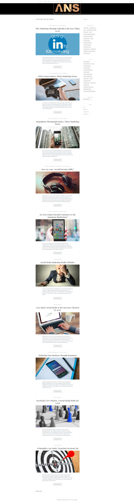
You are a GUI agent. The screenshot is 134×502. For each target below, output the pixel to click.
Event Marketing (59, 1)
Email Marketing (88, 76)
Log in (84, 107)
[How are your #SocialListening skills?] (58, 193)
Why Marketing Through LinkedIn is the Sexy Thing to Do (58, 29)
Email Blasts (87, 40)
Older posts (39, 491)
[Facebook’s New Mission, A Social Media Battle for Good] (58, 426)
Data (90, 32)
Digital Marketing (53, 73)
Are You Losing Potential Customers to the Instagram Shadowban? (57, 215)
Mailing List (86, 49)
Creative (86, 32)
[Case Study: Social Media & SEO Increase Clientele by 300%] (58, 333)
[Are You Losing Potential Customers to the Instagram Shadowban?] (58, 240)
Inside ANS (86, 78)
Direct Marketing (88, 74)
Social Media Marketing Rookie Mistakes (57, 262)
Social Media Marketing (89, 91)
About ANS (67, 1)
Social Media (62, 25)
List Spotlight (87, 80)
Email (92, 38)
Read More (58, 67)
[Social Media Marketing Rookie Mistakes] (58, 286)
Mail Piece (93, 82)
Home (40, 1)
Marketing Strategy (88, 87)
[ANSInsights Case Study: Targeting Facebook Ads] (58, 472)
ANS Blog (73, 1)
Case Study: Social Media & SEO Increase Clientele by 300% (57, 308)
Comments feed (86, 111)
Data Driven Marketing (89, 34)
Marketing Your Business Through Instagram (58, 355)
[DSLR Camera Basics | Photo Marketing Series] (58, 100)
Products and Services (48, 1)
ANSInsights (86, 61)
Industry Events (87, 42)
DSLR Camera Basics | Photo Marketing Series (57, 76)
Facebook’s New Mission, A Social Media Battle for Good (57, 401)
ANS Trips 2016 (87, 63)
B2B (50, 25)
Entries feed (85, 109)
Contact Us (79, 1)
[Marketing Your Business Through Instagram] (58, 379)
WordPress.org (85, 114)
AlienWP (75, 499)
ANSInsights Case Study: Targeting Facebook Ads (57, 448)
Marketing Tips (87, 89)
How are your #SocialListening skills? (58, 169)
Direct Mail (86, 38)
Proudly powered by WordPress (62, 499)
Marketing (55, 25)
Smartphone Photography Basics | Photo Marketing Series (57, 122)
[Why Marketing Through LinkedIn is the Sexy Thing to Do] (58, 54)
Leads (91, 78)
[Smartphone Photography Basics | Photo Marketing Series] (58, 147)
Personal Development (89, 51)
